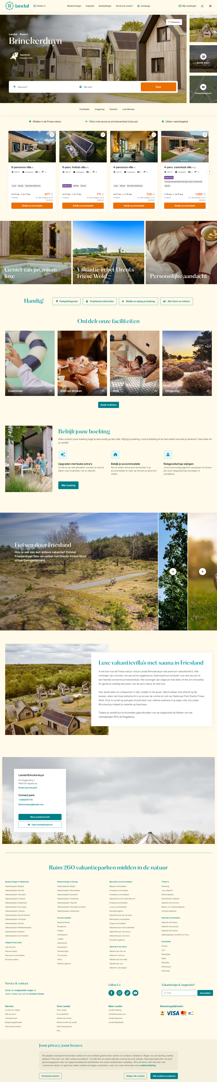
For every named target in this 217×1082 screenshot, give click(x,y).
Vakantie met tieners (169, 930)
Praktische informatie (102, 301)
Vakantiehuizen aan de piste (120, 915)
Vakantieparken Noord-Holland (17, 915)
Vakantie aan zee (116, 963)
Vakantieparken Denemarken (68, 890)
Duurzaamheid (62, 1014)
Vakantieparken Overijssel (15, 919)
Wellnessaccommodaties (119, 919)
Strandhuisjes (62, 951)
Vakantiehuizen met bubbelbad (121, 927)
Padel (163, 958)
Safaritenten (62, 943)
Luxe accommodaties (118, 907)
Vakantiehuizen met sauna (119, 931)
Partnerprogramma (64, 1026)
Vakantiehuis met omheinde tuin (122, 899)
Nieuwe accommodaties (15, 955)
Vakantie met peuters (169, 926)
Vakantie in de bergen (118, 968)
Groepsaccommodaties (118, 890)
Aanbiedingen (105, 6)
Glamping (165, 886)
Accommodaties (64, 918)
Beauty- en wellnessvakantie (173, 907)
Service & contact (124, 6)
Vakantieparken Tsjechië (67, 903)
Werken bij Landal (64, 1018)
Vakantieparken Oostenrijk (67, 899)
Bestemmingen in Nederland (17, 882)
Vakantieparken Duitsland (67, 894)
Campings (145, 6)
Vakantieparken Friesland (15, 899)
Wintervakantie (167, 894)
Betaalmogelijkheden (13, 1022)
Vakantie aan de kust (117, 951)
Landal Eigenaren (115, 1018)
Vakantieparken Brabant (14, 886)
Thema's (165, 882)
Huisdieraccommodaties (119, 894)
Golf (163, 950)
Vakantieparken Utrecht (14, 923)
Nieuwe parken (11, 951)
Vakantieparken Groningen (15, 907)
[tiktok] (127, 995)
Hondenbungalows (117, 940)
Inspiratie (90, 6)
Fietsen (164, 946)
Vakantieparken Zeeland (14, 931)
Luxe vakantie (167, 890)
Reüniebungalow (116, 911)
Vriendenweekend (168, 911)
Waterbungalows (64, 963)
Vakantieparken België (66, 886)
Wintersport (166, 967)
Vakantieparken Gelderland (16, 903)
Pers (58, 1030)
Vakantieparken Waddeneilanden (18, 927)
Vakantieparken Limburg (15, 911)
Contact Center (36, 993)
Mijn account (10, 1014)
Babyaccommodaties (117, 886)
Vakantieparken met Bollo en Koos (175, 935)
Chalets (60, 930)
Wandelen (165, 962)
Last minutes (10, 947)
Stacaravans (62, 947)
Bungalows (61, 926)
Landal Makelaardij (115, 1022)
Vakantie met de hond (170, 903)
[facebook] (111, 995)
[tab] (79, 571)
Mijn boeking (68, 485)
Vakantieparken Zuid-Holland (16, 936)
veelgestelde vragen (23, 990)
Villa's (59, 959)
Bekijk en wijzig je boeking (140, 301)
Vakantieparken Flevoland (15, 894)
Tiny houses (62, 955)
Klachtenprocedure (13, 1026)
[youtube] (135, 995)
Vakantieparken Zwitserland (68, 911)
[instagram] (119, 995)
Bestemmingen (74, 6)
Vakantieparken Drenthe (14, 890)
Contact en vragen (12, 1010)
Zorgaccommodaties (117, 923)
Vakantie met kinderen (170, 918)
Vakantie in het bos (117, 955)
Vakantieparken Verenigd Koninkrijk (71, 907)
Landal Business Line (117, 1014)
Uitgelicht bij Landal (13, 942)
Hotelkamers (62, 935)
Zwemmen (165, 971)
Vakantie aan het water (118, 959)
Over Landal (61, 1010)
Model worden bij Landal (67, 1022)
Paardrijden (165, 954)
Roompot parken (11, 959)
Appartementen (63, 922)
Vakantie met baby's (169, 922)
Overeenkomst (11, 1018)
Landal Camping (114, 1010)
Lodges (60, 939)
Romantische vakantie (170, 899)
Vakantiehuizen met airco (119, 936)
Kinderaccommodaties (118, 903)
